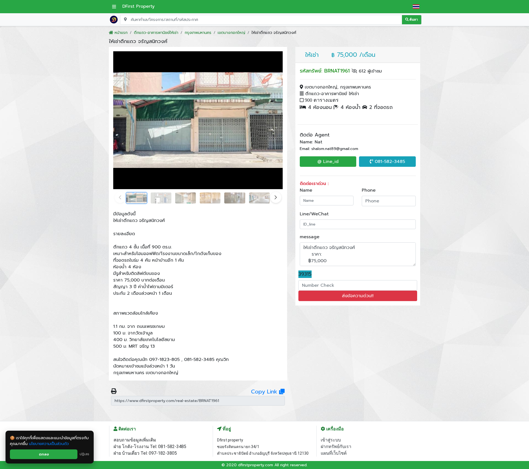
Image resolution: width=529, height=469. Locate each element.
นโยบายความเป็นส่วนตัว (49, 444)
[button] (275, 197)
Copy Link (265, 391)
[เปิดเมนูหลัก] (114, 6)
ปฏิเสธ (84, 454)
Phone (369, 190)
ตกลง (44, 454)
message (309, 237)
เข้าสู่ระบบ (331, 440)
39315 (305, 274)
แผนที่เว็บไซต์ (334, 453)
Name (306, 190)
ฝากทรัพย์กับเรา (336, 446)
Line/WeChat (314, 214)
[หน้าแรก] (114, 19)
